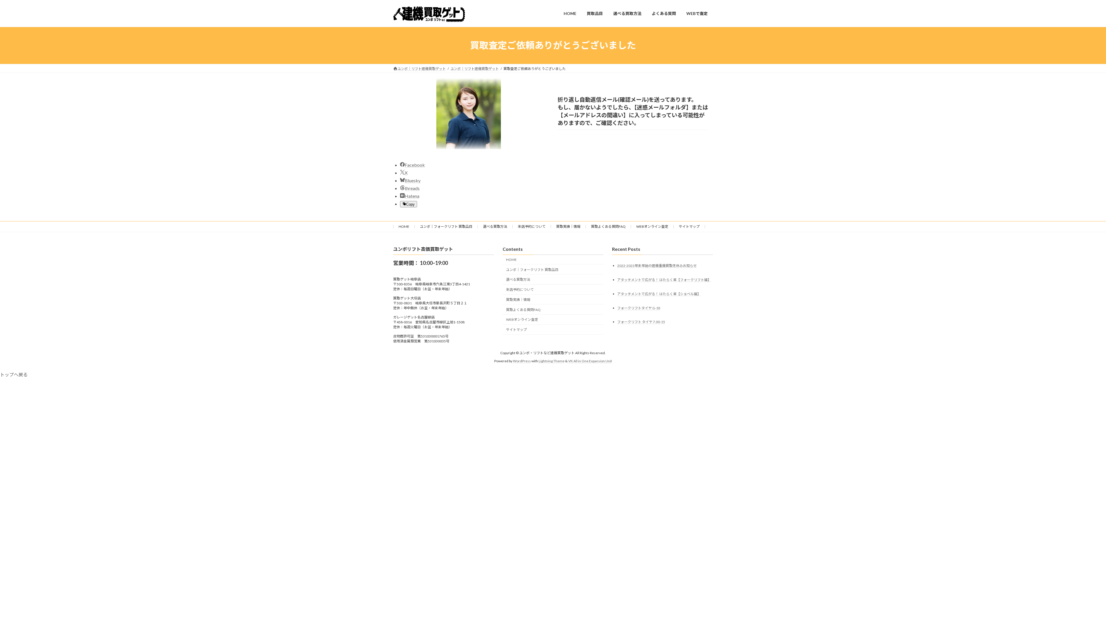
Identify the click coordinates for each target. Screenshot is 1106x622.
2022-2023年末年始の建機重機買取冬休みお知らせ (657, 265)
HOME (404, 226)
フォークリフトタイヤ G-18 (638, 308)
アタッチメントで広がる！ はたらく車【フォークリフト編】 (664, 280)
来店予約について (532, 226)
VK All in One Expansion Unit (590, 361)
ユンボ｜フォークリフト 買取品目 (446, 226)
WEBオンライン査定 (652, 226)
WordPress (522, 361)
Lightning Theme (552, 361)
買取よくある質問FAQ (608, 226)
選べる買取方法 (495, 226)
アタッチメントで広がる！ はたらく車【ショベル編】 (659, 294)
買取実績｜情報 (568, 226)
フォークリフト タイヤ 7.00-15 (641, 322)
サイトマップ (689, 226)
